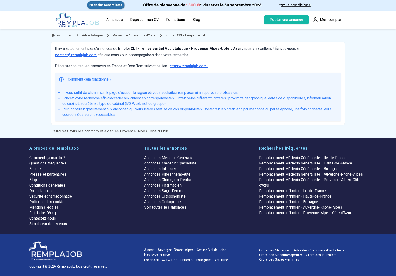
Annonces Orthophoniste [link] (165, 196)
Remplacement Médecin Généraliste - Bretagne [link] (299, 169)
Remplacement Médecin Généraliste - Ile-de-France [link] (303, 158)
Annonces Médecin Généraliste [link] (170, 158)
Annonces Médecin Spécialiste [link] (170, 163)
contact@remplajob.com (76, 55)
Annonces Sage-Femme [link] (164, 191)
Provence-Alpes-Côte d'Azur (134, 35)
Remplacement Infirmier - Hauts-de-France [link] (295, 196)
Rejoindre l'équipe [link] (44, 213)
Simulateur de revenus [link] (48, 224)
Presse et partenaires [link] (47, 174)
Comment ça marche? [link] (47, 158)
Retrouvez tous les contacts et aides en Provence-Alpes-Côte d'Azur (109, 131)
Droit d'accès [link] (40, 191)
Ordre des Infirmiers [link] (321, 255)
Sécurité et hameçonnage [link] (50, 196)
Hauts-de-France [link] (157, 254)
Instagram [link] (204, 260)
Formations (175, 19)
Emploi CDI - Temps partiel (185, 35)
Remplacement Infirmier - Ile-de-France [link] (292, 191)
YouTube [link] (221, 260)
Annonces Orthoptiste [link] (162, 202)
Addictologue (92, 35)
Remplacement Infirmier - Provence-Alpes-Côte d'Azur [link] (305, 213)
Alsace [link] (149, 250)
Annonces (114, 19)
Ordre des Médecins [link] (274, 250)
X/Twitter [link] (169, 260)
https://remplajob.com (189, 66)
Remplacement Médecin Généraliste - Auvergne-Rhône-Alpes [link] (311, 174)
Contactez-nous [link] (42, 218)
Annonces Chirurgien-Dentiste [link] (169, 180)
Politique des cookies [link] (47, 202)
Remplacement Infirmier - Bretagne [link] (288, 202)
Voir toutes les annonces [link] (165, 207)
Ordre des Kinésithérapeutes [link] (281, 255)
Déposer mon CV (144, 19)
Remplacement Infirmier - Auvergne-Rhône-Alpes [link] (300, 207)
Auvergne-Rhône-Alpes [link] (176, 250)
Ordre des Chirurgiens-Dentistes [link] (317, 250)
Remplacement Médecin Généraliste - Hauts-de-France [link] (305, 163)
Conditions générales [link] (47, 185)
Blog (196, 19)
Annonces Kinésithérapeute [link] (167, 174)
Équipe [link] (35, 169)
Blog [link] (33, 180)
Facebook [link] (151, 260)
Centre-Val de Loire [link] (211, 250)
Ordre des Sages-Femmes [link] (279, 259)
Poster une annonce (286, 19)
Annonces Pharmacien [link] (163, 185)
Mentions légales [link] (44, 207)
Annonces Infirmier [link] (160, 169)
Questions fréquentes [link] (47, 163)
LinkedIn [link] (186, 260)
